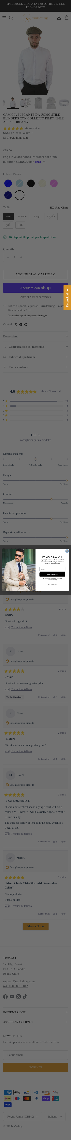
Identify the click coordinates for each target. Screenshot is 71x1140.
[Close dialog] (66, 551)
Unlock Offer (52, 575)
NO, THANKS (52, 584)
